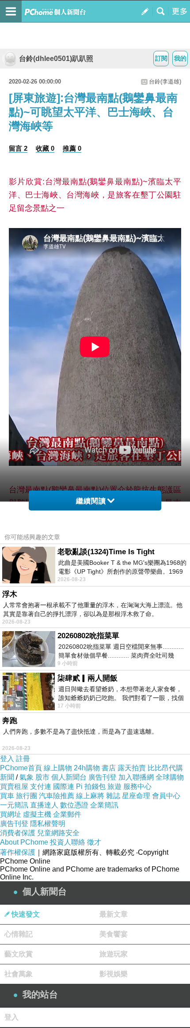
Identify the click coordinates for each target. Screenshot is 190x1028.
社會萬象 (18, 974)
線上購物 (58, 768)
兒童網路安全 (58, 833)
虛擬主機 (37, 814)
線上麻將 (90, 796)
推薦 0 (72, 148)
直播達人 (44, 805)
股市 (42, 777)
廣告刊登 (102, 777)
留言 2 (18, 148)
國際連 (63, 786)
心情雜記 (18, 934)
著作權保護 (17, 852)
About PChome (24, 842)
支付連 (40, 786)
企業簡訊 (104, 805)
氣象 (26, 777)
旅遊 (114, 786)
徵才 (94, 842)
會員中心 (166, 796)
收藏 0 (45, 148)
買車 (7, 796)
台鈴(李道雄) (165, 81)
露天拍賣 (132, 768)
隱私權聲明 (47, 823)
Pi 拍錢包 (91, 786)
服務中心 (137, 786)
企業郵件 (67, 814)
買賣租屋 (14, 786)
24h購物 (87, 768)
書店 (109, 768)
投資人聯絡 (67, 842)
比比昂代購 (165, 768)
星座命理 (136, 796)
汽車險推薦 (56, 796)
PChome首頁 (21, 768)
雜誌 (113, 796)
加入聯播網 (136, 777)
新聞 (7, 777)
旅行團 (26, 796)
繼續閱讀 (91, 501)
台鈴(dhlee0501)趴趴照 (56, 58)
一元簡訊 (14, 805)
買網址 (10, 814)
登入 (7, 758)
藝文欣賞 (18, 954)
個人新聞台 (69, 777)
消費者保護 (17, 833)
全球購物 (170, 777)
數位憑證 (74, 805)
